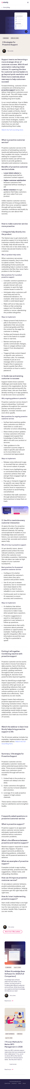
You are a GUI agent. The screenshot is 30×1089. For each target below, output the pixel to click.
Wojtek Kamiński (13, 1064)
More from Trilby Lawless (12, 931)
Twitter (19, 1083)
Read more (8, 1000)
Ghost (24, 1083)
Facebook (14, 1083)
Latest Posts (7, 1083)
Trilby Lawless (11, 927)
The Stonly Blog (13, 1081)
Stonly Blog (6, 7)
